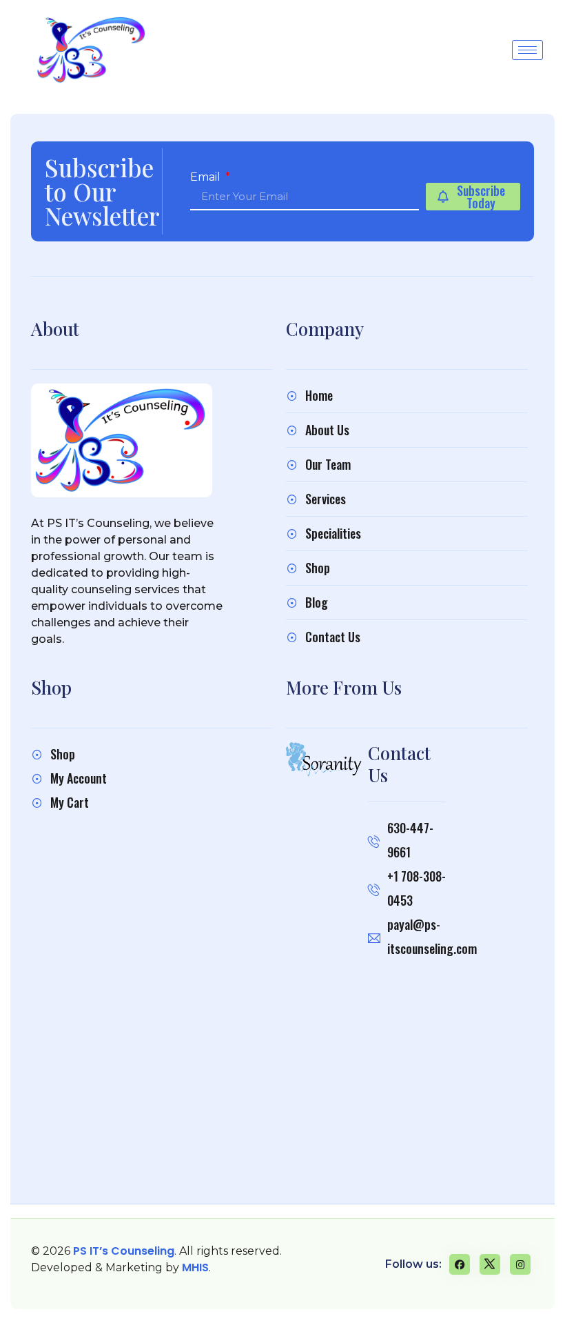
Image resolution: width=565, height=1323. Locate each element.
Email (206, 177)
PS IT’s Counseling (123, 1251)
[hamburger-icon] (527, 50)
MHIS (195, 1267)
